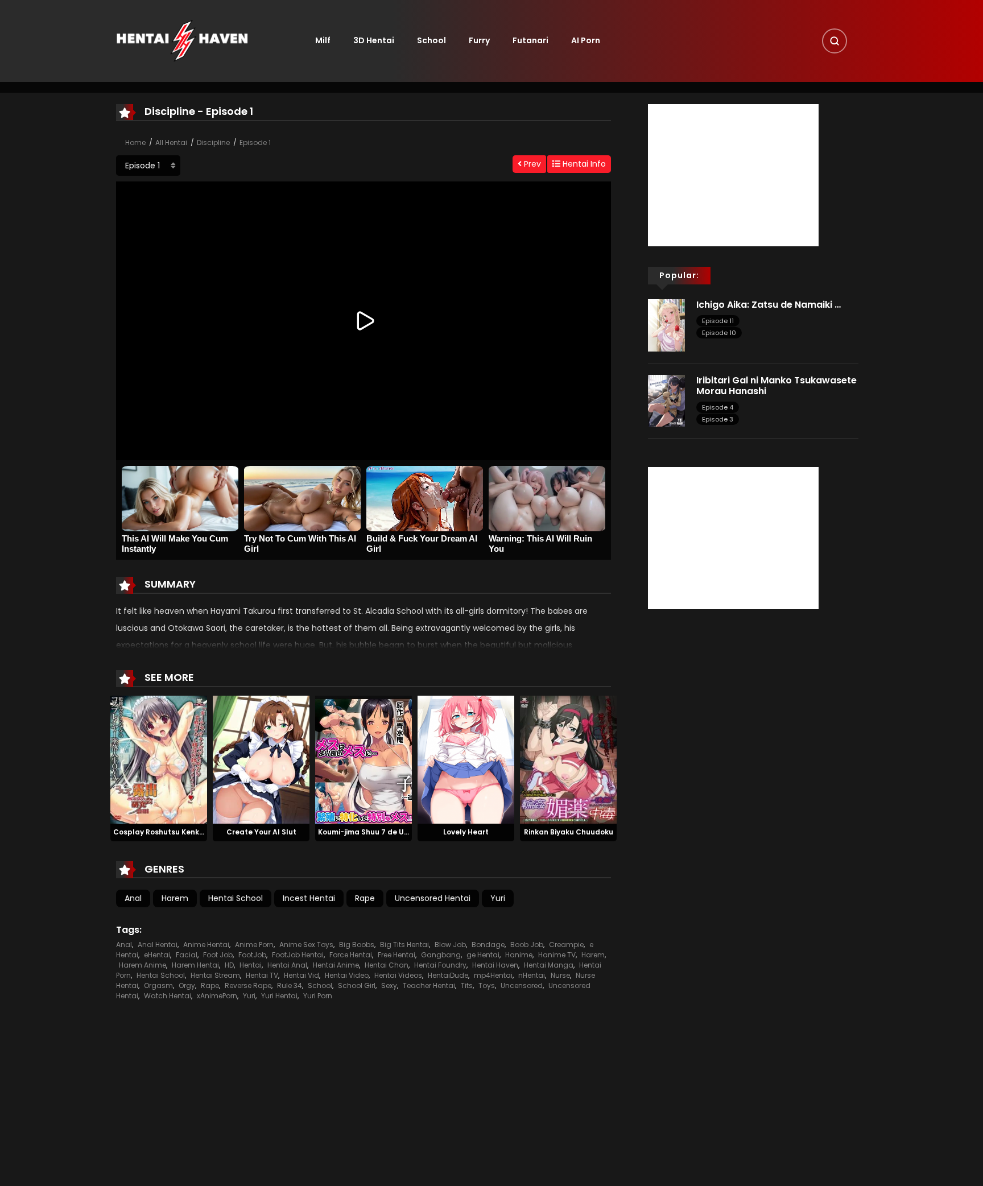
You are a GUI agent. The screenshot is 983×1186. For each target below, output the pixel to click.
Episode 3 (717, 419)
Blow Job (450, 944)
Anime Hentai (206, 944)
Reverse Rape (248, 985)
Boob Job (526, 944)
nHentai (531, 975)
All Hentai (171, 142)
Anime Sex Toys (306, 944)
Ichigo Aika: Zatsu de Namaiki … (768, 304)
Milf (323, 40)
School (431, 40)
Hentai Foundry (440, 965)
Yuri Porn (317, 996)
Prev (531, 164)
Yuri (497, 898)
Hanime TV (557, 955)
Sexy (389, 985)
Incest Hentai (309, 898)
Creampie (566, 944)
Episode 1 (255, 142)
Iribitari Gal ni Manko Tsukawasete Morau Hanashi (776, 386)
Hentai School (235, 898)
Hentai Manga (548, 965)
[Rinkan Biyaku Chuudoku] (568, 759)
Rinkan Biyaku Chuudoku (568, 832)
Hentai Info (583, 164)
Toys (486, 985)
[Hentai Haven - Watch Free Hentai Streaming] (182, 40)
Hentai (250, 965)
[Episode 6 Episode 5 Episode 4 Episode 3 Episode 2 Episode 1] (148, 165)
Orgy (187, 985)
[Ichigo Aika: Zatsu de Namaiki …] (666, 324)
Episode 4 (717, 407)
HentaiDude (448, 975)
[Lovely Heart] (466, 759)
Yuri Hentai (279, 996)
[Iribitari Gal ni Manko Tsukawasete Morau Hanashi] (666, 400)
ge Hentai (482, 955)
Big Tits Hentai (404, 944)
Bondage (488, 944)
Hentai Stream (215, 975)
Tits (467, 985)
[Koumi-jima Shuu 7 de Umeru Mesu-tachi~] (363, 759)
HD (229, 965)
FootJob (252, 955)
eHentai (157, 955)
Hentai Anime (336, 965)
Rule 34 (289, 985)
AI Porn (585, 40)
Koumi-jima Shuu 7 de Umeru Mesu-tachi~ (394, 832)
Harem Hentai (195, 965)
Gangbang (441, 955)
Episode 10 (719, 332)
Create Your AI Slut (261, 832)
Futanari (530, 40)
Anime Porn (254, 944)
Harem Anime (142, 965)
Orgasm (158, 985)
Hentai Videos (398, 975)
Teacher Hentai (429, 985)
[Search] (834, 40)
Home (135, 142)
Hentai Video (347, 975)
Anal (133, 898)
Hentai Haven (495, 965)
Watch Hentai (167, 996)
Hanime (518, 955)
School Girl (356, 985)
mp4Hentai (493, 975)
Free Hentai (396, 955)
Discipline (213, 142)
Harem (175, 898)
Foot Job (218, 955)
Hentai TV (262, 975)
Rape (365, 898)
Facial (186, 955)
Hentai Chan (386, 965)
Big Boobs (356, 944)
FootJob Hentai (298, 955)
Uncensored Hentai (432, 898)
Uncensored (522, 985)
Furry (479, 40)
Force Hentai (350, 955)
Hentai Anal (287, 965)
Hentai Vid (301, 975)
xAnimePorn (217, 996)
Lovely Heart (466, 832)
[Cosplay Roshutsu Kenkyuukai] (158, 759)
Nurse (560, 975)
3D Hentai (373, 40)
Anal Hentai (157, 944)
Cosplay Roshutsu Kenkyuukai (168, 832)
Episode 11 (718, 320)
